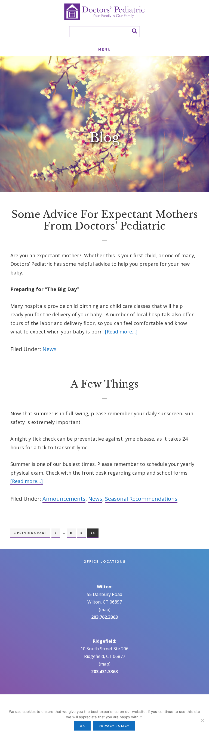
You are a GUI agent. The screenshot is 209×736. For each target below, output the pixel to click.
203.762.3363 (104, 617)
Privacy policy (114, 725)
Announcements (63, 498)
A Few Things (104, 384)
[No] (202, 720)
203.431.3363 (104, 672)
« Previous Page (30, 534)
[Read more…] (121, 331)
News (49, 349)
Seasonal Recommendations (141, 498)
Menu (104, 49)
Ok (82, 725)
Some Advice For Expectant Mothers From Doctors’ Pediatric (104, 220)
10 (94, 532)
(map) (104, 610)
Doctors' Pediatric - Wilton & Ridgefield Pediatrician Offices (104, 12)
